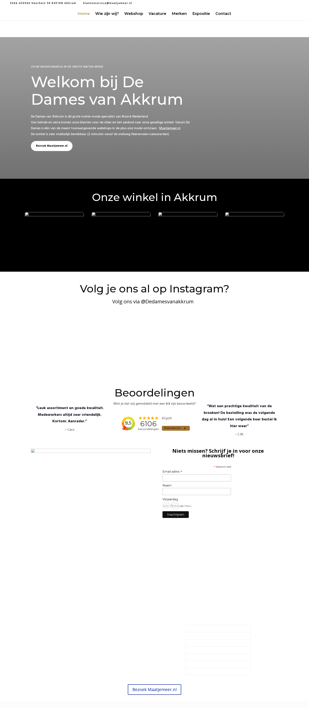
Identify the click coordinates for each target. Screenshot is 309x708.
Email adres (172, 471)
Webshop (133, 14)
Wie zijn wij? (107, 14)
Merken (179, 14)
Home (84, 14)
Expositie (201, 14)
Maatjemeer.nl (169, 128)
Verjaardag (170, 499)
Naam (167, 485)
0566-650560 (98, 645)
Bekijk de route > (91, 656)
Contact (223, 14)
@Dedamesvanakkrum (167, 301)
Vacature (157, 14)
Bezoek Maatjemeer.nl (51, 145)
